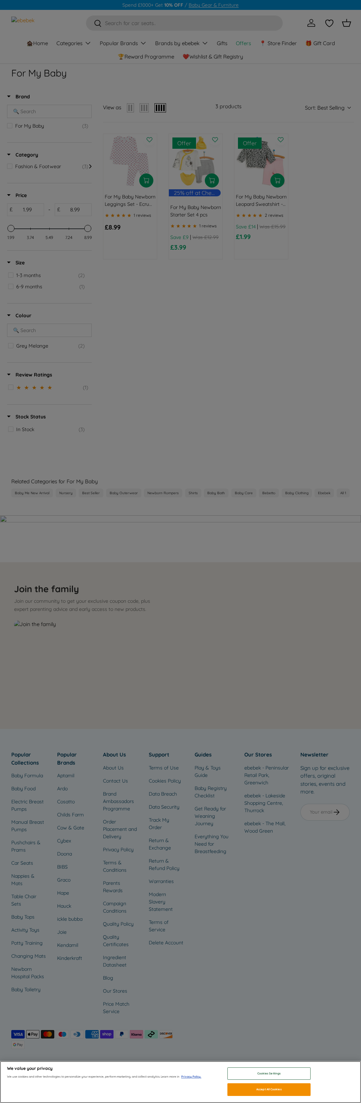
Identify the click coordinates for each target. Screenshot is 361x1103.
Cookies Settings (269, 1073)
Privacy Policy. (191, 1076)
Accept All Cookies (268, 1089)
